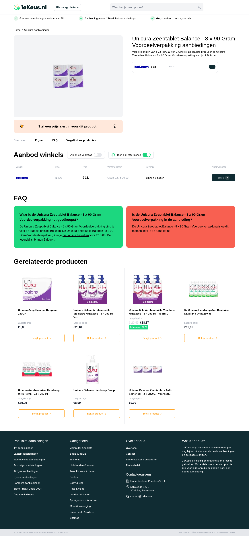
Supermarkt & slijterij (82, 512)
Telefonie (75, 459)
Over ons (131, 447)
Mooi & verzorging (80, 506)
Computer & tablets (81, 447)
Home (17, 29)
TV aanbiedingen (23, 447)
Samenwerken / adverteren (141, 459)
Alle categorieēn (65, 7)
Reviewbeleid (133, 465)
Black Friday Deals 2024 (28, 488)
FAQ (55, 140)
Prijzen (39, 140)
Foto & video (77, 488)
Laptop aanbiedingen (26, 453)
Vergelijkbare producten (81, 140)
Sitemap (74, 517)
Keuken (74, 477)
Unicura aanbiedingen (37, 29)
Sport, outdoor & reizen (83, 500)
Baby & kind (76, 482)
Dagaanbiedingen (24, 494)
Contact (130, 453)
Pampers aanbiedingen (27, 482)
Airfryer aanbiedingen (26, 471)
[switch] (98, 155)
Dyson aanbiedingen (25, 477)
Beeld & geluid (78, 453)
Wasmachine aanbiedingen (29, 459)
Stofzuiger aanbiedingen (28, 465)
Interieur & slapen (80, 494)
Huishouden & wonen (82, 465)
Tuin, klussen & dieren (82, 471)
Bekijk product (40, 338)
